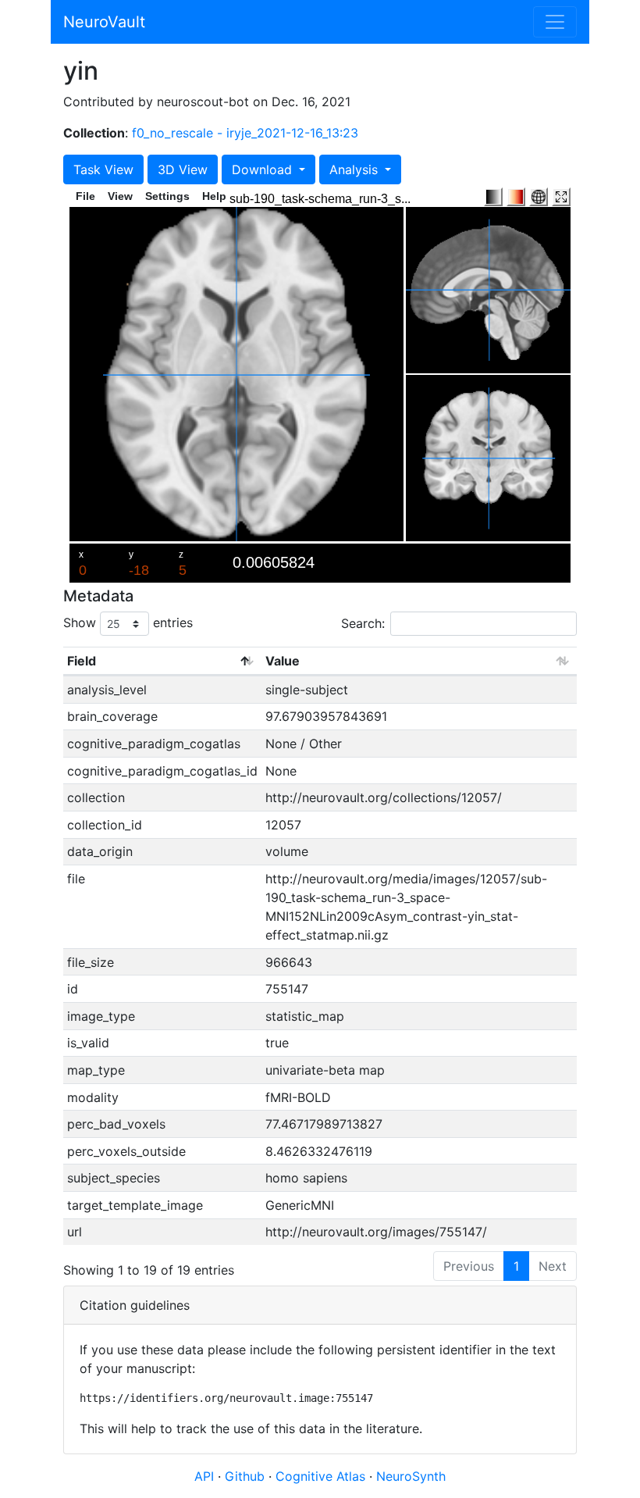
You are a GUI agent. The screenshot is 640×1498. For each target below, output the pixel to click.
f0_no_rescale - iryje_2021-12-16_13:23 (245, 133)
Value (282, 661)
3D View (183, 169)
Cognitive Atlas (322, 1476)
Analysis (355, 169)
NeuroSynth (411, 1476)
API (204, 1476)
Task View (103, 169)
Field (81, 661)
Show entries (128, 622)
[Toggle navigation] (555, 21)
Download (264, 169)
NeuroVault (104, 21)
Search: (363, 623)
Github (246, 1476)
